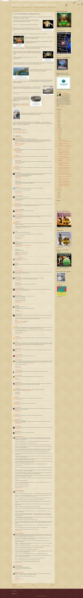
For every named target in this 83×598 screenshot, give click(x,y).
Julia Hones (17, 431)
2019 (58, 120)
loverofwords (17, 382)
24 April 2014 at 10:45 (18, 169)
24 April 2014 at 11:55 (18, 200)
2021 (58, 117)
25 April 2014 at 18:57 (18, 423)
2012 (58, 193)
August (59, 133)
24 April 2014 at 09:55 (18, 163)
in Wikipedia (26, 104)
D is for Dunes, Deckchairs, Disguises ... (64, 180)
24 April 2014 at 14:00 (18, 255)
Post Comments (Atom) (19, 586)
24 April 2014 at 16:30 (18, 302)
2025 (58, 112)
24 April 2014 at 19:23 (18, 333)
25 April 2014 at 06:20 (18, 411)
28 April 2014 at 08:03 (18, 530)
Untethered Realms (17, 301)
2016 (58, 124)
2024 (58, 113)
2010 (58, 196)
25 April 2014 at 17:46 (18, 416)
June (59, 136)
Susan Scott (17, 172)
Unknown (16, 148)
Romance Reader (17, 354)
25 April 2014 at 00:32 (18, 367)
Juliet (16, 155)
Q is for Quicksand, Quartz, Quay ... (63, 156)
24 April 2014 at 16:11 (18, 292)
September (60, 132)
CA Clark (16, 166)
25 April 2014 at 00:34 (18, 379)
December (59, 128)
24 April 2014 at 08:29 (18, 152)
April (59, 138)
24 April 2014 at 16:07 (18, 285)
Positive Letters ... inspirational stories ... (35, 4)
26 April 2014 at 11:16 (18, 428)
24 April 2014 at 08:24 (18, 145)
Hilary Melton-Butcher (18, 436)
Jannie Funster (17, 359)
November (59, 129)
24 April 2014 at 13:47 (18, 246)
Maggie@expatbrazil (18, 151)
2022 (58, 116)
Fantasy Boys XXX (18, 322)
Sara (15, 326)
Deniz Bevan (17, 426)
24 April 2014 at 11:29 (18, 184)
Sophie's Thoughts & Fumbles (19, 321)
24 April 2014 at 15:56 (18, 280)
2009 (58, 197)
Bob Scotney (17, 203)
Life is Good (19, 244)
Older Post (53, 584)
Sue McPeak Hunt (17, 214)
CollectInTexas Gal (19, 217)
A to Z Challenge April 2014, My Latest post (26, 390)
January (59, 190)
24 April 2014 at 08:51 (18, 157)
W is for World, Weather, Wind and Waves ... (64, 145)
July (59, 134)
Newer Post (14, 584)
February (59, 189)
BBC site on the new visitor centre (23, 105)
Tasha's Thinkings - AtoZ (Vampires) (20, 143)
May (59, 137)
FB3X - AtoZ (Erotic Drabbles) (19, 144)
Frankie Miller (17, 221)
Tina (15, 241)
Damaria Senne (17, 160)
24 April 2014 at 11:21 (18, 178)
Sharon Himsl (17, 407)
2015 (58, 125)
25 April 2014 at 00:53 (18, 385)
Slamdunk (16, 402)
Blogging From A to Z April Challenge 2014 (25, 245)
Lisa (15, 341)
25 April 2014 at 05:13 (18, 404)
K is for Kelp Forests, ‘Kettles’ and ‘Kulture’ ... (64, 167)
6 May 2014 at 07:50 (18, 569)
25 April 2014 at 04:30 (18, 399)
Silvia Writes (17, 419)
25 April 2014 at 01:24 (18, 394)
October (59, 130)
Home (33, 584)
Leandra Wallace (17, 370)
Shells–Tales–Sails (17, 410)
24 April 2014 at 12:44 (18, 218)
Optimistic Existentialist (18, 209)
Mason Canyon (17, 348)
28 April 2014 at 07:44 (18, 487)
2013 (58, 192)
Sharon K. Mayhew (18, 195)
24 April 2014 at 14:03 (18, 260)
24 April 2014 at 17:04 (18, 311)
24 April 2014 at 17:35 (18, 323)
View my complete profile (60, 106)
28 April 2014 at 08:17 (18, 562)
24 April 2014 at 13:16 (18, 238)
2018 (58, 121)
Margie (16, 305)
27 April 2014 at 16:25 (18, 433)
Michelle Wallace (17, 565)
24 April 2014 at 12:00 (18, 206)
